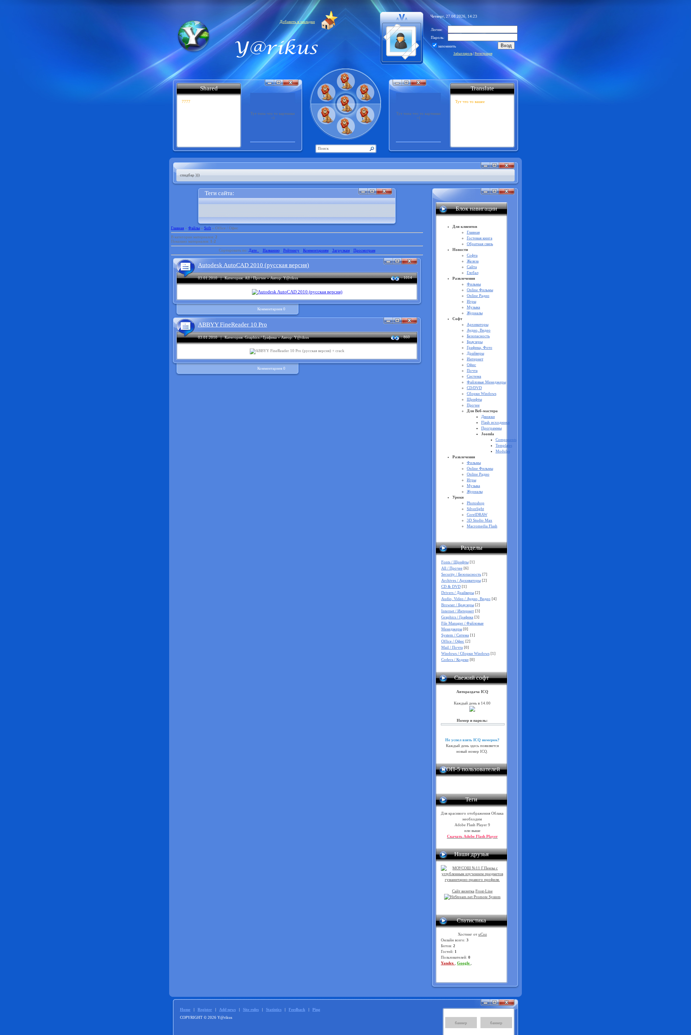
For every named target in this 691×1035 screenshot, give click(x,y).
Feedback (297, 1009)
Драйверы (475, 353)
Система (474, 376)
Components (506, 439)
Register (205, 1009)
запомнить (447, 46)
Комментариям (316, 250)
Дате (253, 250)
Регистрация (483, 53)
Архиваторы (477, 324)
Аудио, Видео (479, 330)
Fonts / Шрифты (455, 562)
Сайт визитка (463, 891)
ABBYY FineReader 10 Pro (232, 324)
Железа (473, 261)
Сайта (472, 267)
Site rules (251, 1009)
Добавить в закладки (297, 21)
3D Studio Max (479, 520)
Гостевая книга (479, 238)
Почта (472, 370)
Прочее (473, 405)
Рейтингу (291, 250)
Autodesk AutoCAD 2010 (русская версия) (253, 265)
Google (464, 963)
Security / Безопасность (461, 574)
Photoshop (475, 503)
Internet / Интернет (457, 611)
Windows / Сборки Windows (465, 653)
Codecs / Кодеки (455, 659)
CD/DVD (474, 388)
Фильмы (474, 284)
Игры (471, 301)
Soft (207, 228)
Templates (504, 445)
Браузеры (475, 341)
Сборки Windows (481, 393)
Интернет (475, 359)
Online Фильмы (480, 290)
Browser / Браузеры (457, 605)
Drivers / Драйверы (457, 592)
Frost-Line (484, 891)
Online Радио (478, 295)
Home (185, 1009)
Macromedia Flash (482, 526)
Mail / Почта (452, 647)
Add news (227, 1009)
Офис (471, 365)
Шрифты (474, 399)
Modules (503, 451)
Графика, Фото (479, 347)
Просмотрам (364, 250)
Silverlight (475, 509)
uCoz (482, 934)
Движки (488, 416)
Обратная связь (480, 244)
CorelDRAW (477, 514)
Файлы (194, 228)
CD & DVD (451, 586)
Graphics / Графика (457, 617)
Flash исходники (495, 422)
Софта (472, 255)
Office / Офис (452, 641)
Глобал (472, 272)
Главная (177, 228)
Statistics (273, 1009)
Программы (491, 428)
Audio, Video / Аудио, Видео (466, 599)
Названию (271, 250)
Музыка (473, 307)
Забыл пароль (463, 53)
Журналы (475, 313)
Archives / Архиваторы (461, 580)
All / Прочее (451, 568)
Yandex (448, 963)
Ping (316, 1009)
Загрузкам (341, 250)
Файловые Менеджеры (486, 382)
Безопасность (478, 336)
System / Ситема (455, 635)
